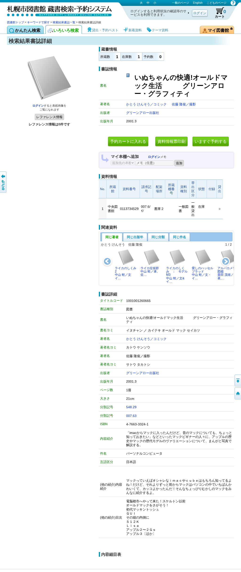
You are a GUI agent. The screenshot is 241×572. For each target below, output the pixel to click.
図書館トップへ (237, 393)
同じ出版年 (135, 237)
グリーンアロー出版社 (142, 113)
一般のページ (180, 2)
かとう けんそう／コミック (147, 104)
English (198, 2)
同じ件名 (179, 237)
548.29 (131, 407)
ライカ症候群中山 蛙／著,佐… (150, 271)
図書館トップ (15, 22)
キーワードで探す (38, 22)
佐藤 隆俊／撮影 (184, 104)
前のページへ (3, 182)
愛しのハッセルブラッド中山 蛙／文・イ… (202, 273)
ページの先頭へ (237, 380)
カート (220, 13)
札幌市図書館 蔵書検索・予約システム (56, 10)
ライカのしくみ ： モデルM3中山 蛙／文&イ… (177, 274)
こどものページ (216, 2)
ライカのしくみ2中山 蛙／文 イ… (125, 273)
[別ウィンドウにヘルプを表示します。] (233, 3)
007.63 (131, 416)
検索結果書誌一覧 (64, 22)
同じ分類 (158, 237)
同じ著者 (112, 237)
